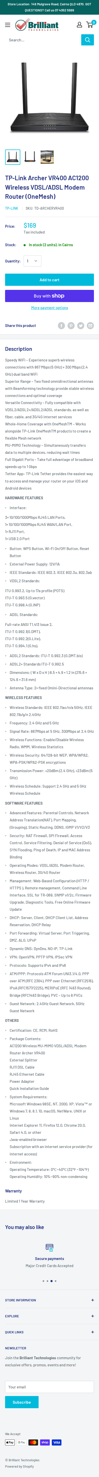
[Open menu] (7, 25)
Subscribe (22, 1402)
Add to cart (49, 279)
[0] (90, 25)
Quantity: (13, 261)
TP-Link (11, 208)
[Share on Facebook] (61, 325)
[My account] (79, 24)
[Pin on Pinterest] (71, 325)
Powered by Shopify (19, 1466)
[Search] (87, 39)
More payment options (49, 307)
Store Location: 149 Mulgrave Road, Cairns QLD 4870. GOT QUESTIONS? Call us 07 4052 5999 (49, 7)
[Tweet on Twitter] (80, 325)
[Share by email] (90, 325)
